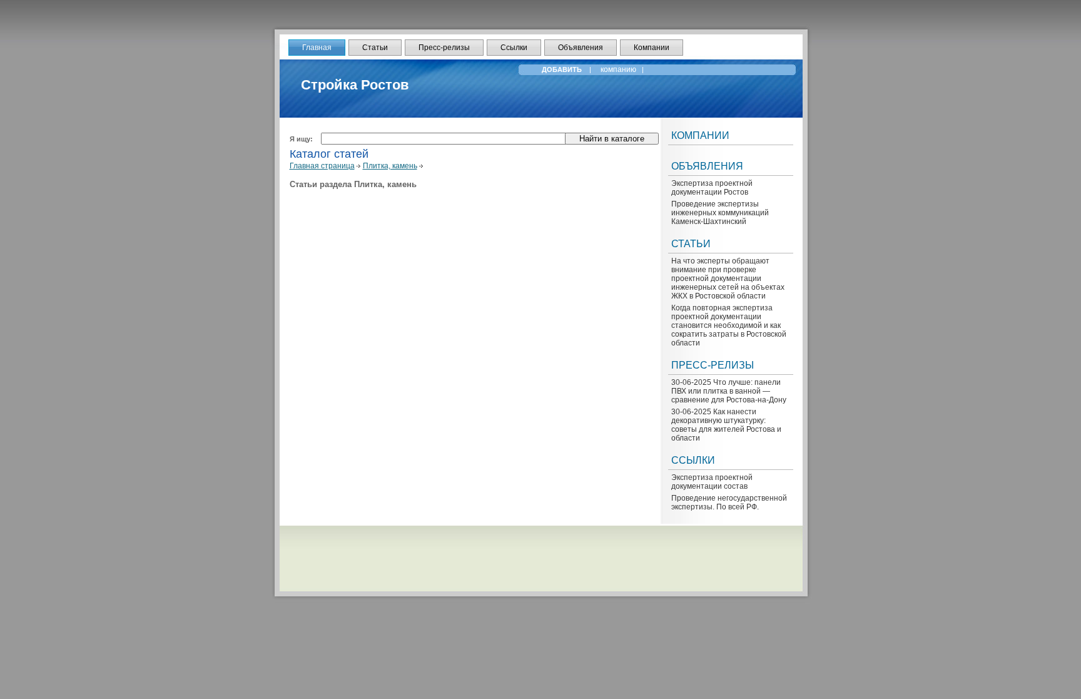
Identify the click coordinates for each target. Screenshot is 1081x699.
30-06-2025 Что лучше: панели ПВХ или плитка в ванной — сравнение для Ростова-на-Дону (728, 391)
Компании (651, 47)
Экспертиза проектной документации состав (712, 482)
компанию (619, 69)
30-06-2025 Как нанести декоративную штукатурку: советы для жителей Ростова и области (726, 424)
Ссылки (514, 47)
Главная (316, 47)
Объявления (580, 47)
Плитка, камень (390, 165)
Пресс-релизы (444, 47)
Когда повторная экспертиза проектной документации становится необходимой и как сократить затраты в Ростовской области (728, 325)
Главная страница (322, 165)
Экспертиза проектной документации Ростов (712, 187)
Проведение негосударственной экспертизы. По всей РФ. (729, 502)
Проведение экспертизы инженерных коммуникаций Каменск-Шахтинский (720, 213)
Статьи (375, 47)
